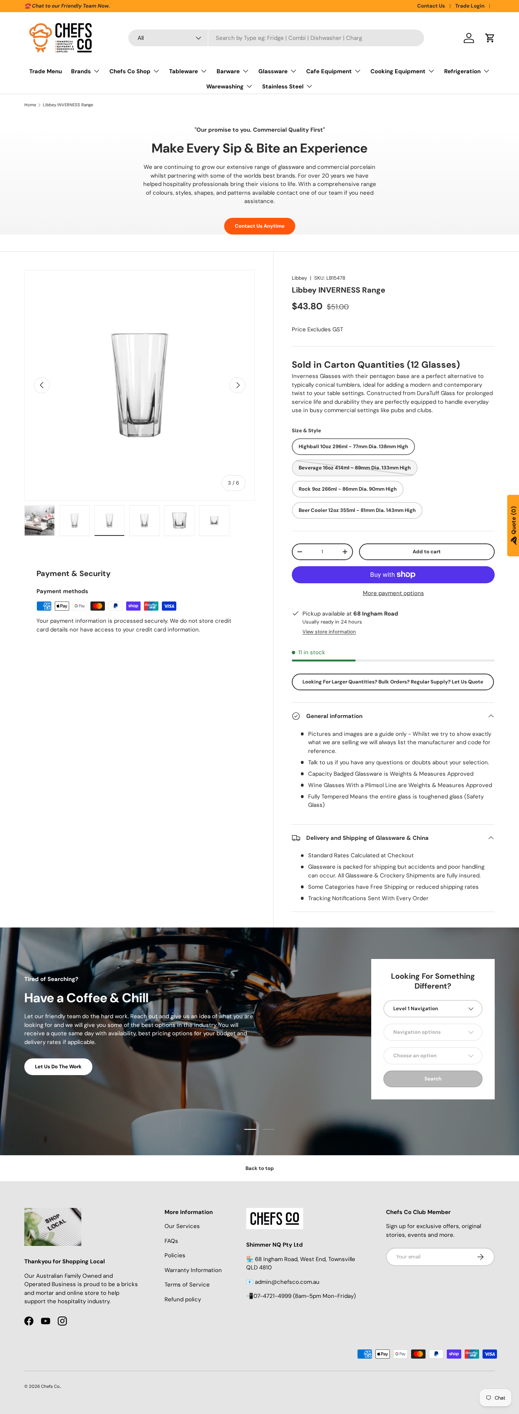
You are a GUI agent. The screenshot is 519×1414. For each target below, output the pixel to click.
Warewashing (225, 86)
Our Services (182, 1226)
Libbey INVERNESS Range (68, 105)
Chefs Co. (50, 1386)
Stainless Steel (283, 86)
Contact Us (431, 6)
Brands (81, 71)
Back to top (259, 1168)
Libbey (299, 278)
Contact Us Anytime (260, 226)
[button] (490, 38)
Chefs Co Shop (129, 71)
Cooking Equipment (398, 71)
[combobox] (276, 38)
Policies (175, 1255)
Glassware (273, 71)
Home (30, 105)
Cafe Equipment (329, 71)
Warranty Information (193, 1270)
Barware (228, 71)
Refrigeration (462, 71)
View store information (329, 631)
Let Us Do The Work (58, 1066)
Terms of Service (187, 1284)
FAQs (171, 1241)
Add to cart (427, 551)
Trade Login (469, 6)
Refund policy (183, 1299)
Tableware (183, 71)
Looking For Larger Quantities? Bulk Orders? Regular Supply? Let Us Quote (392, 682)
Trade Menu (45, 71)
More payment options (393, 593)
